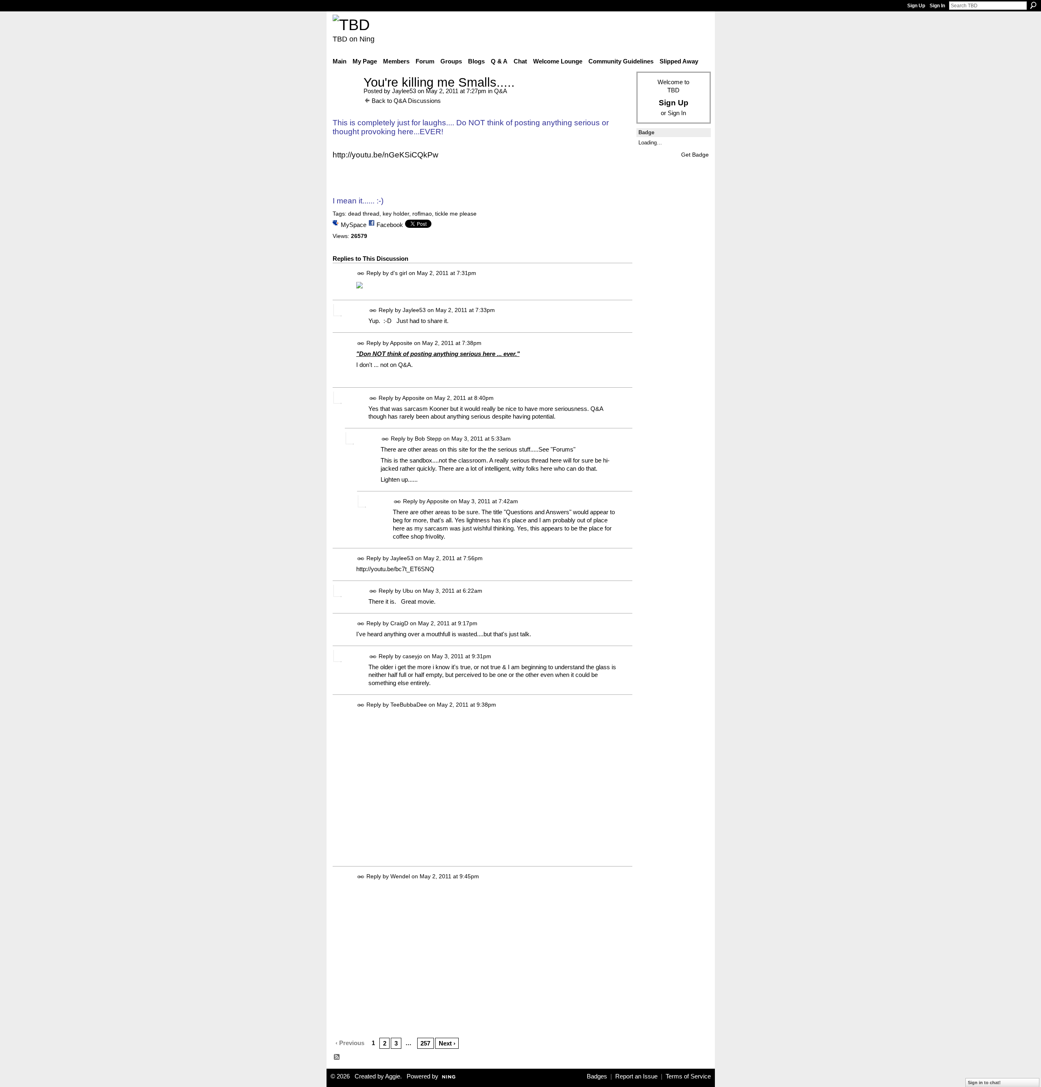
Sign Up (916, 6)
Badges (597, 1076)
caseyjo (412, 656)
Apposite (401, 343)
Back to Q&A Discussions (406, 100)
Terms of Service (688, 1076)
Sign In (937, 6)
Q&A (500, 90)
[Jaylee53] (346, 97)
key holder (396, 213)
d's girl (398, 273)
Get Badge (695, 154)
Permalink (361, 273)
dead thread (363, 213)
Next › (447, 1043)
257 (425, 1043)
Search (1033, 5)
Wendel (400, 876)
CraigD (399, 623)
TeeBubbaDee (408, 705)
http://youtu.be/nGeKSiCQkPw (385, 155)
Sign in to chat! (984, 1082)
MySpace (353, 224)
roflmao (422, 213)
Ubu (408, 590)
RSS (337, 1057)
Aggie (392, 1076)
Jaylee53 (404, 90)
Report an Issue (636, 1076)
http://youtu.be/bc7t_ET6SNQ (395, 568)
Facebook (390, 224)
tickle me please (456, 213)
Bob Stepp (428, 438)
